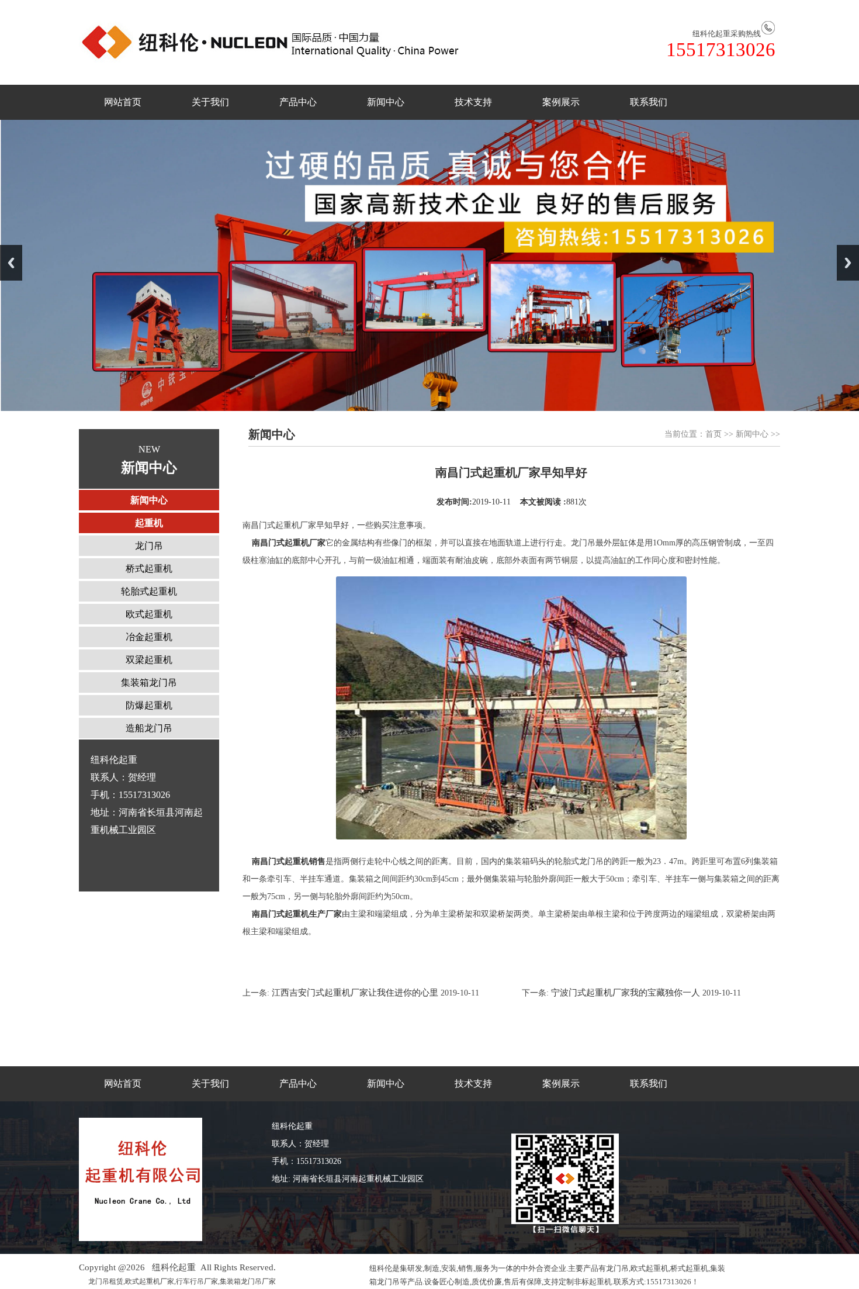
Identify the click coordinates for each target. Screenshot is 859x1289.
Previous (11, 263)
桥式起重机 (149, 568)
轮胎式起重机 (149, 591)
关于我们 (210, 102)
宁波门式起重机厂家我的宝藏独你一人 (625, 992)
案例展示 (561, 102)
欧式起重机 (149, 614)
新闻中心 (385, 102)
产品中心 (298, 102)
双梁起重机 (149, 660)
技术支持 (473, 102)
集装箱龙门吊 (149, 682)
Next (848, 263)
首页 (713, 434)
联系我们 (648, 102)
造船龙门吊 (149, 728)
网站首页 (122, 102)
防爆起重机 (149, 705)
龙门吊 (149, 546)
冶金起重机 (149, 637)
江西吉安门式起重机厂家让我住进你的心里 (353, 992)
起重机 (149, 523)
